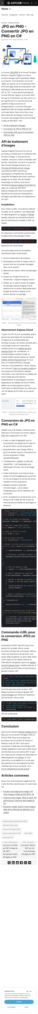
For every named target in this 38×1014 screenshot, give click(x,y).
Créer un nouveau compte (23, 368)
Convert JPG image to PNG (11, 829)
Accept (19, 1002)
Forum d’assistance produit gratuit (15, 769)
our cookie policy (23, 997)
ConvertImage (7, 695)
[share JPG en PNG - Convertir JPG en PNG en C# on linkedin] (13, 863)
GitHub (31, 215)
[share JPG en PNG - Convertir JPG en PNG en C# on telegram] (29, 863)
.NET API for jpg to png (10, 825)
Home (4, 8)
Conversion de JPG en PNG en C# (17, 129)
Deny (26, 1007)
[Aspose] (14, 3)
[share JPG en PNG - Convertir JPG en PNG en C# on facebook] (21, 863)
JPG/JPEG (14, 72)
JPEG (3, 84)
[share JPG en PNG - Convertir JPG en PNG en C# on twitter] (9, 863)
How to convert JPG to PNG (12, 833)
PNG (19, 75)
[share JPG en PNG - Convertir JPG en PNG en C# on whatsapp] (25, 863)
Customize (11, 1007)
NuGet (23, 215)
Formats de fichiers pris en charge (15, 168)
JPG (31, 433)
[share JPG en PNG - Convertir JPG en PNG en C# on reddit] (17, 863)
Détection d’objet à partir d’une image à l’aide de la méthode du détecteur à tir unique (19, 809)
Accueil (4, 23)
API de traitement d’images (14, 125)
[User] (32, 3)
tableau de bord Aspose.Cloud (13, 360)
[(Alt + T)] (10, 9)
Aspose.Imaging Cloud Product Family (15, 821)
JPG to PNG (28, 833)
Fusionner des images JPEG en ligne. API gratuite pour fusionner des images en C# (20, 800)
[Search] (35, 3)
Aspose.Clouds (13, 23)
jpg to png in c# (8, 837)
